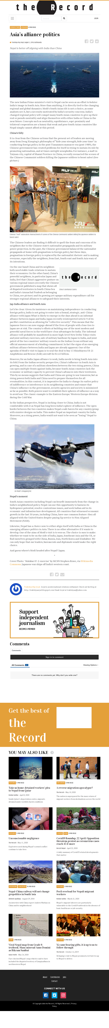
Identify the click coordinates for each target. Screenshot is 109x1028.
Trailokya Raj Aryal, (18, 42)
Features (12, 783)
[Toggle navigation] (12, 18)
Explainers (61, 783)
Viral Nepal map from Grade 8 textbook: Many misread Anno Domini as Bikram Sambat (29, 947)
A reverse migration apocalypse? (74, 787)
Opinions (24, 27)
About (45, 977)
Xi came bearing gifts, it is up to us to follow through (76, 946)
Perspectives (15, 27)
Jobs (64, 977)
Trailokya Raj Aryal (32, 587)
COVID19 (59, 833)
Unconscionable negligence (24, 838)
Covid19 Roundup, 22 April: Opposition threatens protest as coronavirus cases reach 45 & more (77, 841)
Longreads (22, 886)
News (66, 833)
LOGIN (96, 18)
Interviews (13, 886)
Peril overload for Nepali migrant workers (75, 893)
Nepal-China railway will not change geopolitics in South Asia (29, 893)
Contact (54, 981)
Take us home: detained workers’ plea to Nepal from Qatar (29, 789)
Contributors (55, 977)
